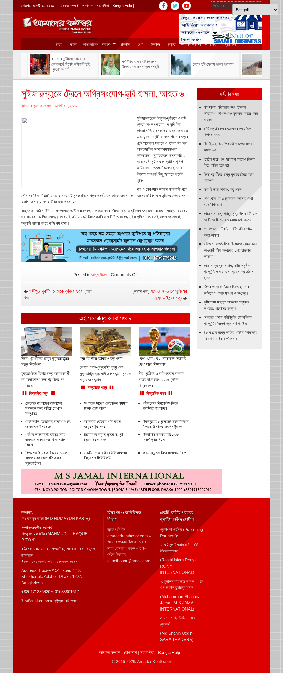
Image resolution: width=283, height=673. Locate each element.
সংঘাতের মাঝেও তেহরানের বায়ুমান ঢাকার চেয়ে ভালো (106, 406)
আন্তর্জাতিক (90, 44)
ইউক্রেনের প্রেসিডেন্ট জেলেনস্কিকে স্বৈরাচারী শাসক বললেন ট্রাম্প (166, 424)
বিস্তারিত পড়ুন (38, 393)
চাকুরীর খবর (229, 44)
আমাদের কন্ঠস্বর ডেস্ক (36, 105)
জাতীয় (73, 44)
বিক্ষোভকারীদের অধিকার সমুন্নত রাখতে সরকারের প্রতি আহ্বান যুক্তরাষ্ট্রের (46, 458)
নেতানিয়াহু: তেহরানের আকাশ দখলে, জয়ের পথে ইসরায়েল (48, 424)
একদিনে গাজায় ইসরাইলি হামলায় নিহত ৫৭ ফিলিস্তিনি (105, 456)
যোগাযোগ (87, 6)
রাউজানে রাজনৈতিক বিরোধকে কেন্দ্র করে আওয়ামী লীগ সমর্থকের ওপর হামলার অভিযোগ (230, 250)
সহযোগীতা (103, 6)
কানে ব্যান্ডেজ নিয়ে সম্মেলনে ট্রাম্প (165, 453)
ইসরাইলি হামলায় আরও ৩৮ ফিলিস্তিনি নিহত (161, 437)
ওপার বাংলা (211, 44)
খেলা (140, 44)
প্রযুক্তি (171, 44)
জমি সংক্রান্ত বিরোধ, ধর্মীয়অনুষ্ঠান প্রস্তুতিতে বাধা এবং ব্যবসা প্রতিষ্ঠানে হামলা (229, 271)
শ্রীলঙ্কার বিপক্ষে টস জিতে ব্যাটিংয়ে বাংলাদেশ (160, 406)
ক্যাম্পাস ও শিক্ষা (191, 44)
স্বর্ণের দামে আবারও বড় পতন (223, 189)
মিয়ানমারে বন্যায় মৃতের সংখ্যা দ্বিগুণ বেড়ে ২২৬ (103, 437)
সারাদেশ (106, 44)
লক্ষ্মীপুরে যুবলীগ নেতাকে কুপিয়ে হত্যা (56, 291)
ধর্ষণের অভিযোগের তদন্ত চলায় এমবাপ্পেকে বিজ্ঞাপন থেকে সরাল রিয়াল (45, 439)
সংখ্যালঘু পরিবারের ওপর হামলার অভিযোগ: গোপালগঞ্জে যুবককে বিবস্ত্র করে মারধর (231, 113)
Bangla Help (122, 6)
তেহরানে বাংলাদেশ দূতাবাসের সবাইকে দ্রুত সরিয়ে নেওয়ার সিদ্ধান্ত (43, 408)
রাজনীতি (125, 44)
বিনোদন (155, 44)
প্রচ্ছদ (58, 44)
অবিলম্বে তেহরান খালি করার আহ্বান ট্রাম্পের (102, 424)
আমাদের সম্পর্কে (69, 6)
